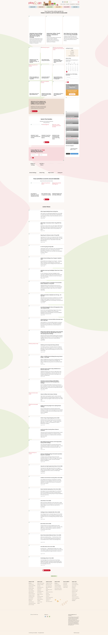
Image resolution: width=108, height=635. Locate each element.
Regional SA (31, 599)
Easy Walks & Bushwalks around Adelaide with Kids (35, 195)
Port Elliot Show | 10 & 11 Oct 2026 (48, 546)
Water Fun (47, 600)
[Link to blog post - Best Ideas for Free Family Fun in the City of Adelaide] (71, 24)
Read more (35, 111)
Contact (67, 4)
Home (61, 4)
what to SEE (58, 6)
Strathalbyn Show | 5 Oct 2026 (47, 558)
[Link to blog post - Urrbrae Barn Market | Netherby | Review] (46, 70)
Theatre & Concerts (75, 596)
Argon (78, 632)
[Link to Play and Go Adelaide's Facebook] (63, 2)
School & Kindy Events (75, 598)
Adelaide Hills (31, 586)
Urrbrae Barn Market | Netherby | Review (46, 77)
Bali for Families (31, 604)
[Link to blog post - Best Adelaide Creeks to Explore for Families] (46, 187)
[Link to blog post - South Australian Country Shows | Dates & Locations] (34, 433)
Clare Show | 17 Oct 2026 (46, 500)
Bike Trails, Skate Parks (49, 588)
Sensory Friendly (40, 596)
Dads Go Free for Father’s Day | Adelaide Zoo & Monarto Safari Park (51, 369)
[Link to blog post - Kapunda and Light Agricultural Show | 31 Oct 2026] (34, 469)
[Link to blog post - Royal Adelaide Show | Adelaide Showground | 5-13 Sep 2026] (58, 70)
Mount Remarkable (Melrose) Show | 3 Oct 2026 (51, 535)
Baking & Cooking (40, 584)
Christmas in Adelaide (74, 600)
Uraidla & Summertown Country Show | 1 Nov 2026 (51, 477)
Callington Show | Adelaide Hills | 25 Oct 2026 (50, 512)
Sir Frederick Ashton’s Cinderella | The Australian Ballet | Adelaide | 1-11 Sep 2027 (51, 283)
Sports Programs (40, 599)
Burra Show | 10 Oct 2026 (46, 523)
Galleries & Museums (58, 589)
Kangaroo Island (31, 595)
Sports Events (74, 595)
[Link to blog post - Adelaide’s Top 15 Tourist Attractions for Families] (36, 129)
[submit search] (78, 2)
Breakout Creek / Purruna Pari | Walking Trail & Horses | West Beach (58, 61)
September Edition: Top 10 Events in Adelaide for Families (53, 35)
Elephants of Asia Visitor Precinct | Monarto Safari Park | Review (46, 94)
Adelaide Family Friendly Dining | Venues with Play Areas (56, 137)
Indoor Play (41, 172)
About (64, 4)
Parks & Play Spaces (49, 597)
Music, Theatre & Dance (40, 595)
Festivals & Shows (75, 590)
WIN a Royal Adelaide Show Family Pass (49, 211)
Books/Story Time (40, 587)
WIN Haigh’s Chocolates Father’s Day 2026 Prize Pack (51, 223)
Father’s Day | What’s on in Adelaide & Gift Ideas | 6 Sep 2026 (34, 78)
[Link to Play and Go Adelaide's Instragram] (65, 2)
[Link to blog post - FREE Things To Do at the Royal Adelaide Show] (34, 86)
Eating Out (60, 172)
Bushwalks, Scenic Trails (49, 590)
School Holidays (32, 172)
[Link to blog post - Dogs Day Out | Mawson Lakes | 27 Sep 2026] (34, 238)
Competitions (72, 4)
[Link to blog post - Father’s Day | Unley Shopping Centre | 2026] (34, 421)
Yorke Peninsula (31, 601)
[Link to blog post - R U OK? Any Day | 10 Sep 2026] (34, 250)
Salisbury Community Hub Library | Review (50, 344)
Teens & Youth (39, 601)
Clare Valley (31, 589)
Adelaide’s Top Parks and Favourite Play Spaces (45, 136)
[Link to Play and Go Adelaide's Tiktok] (67, 2)
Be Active (38, 585)
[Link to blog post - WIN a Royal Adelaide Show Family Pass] (34, 215)
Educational (39, 588)
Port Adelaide (31, 597)
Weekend (72, 53)
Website (75, 632)
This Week (72, 52)
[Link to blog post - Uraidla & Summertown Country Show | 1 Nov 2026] (34, 481)
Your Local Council (49, 601)
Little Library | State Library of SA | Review (46, 60)
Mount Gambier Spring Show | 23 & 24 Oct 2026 (51, 489)
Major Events (51, 172)
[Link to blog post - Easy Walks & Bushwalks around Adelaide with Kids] (36, 187)
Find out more (72, 94)
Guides (38, 603)
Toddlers (38, 600)
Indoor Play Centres (49, 591)
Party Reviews (65, 585)
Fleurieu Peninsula (32, 593)
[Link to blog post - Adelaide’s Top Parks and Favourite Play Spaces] (46, 129)
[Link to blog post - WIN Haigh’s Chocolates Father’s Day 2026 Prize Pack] (34, 226)
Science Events (74, 594)
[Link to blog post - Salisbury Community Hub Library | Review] (34, 348)
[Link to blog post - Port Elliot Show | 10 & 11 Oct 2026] (34, 550)
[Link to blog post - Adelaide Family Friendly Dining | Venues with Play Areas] (57, 129)
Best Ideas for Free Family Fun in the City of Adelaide (70, 34)
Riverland (30, 600)
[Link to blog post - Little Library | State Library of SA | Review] (46, 52)
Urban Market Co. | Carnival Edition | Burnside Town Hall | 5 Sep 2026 (52, 320)
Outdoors (47, 596)
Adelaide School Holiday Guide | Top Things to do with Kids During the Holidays (36, 35)
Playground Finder (49, 583)
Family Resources (40, 591)
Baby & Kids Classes (40, 583)
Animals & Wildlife (58, 586)
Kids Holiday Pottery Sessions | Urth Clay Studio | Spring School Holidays (51, 442)
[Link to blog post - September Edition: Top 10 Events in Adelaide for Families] (54, 24)
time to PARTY (66, 6)
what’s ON (75, 6)
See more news (46, 570)
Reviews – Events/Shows (57, 584)
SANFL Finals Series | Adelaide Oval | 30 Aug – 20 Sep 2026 (51, 295)
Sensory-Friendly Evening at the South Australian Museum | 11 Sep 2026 (51, 454)
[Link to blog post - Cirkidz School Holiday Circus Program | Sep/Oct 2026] (34, 261)
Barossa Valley (31, 588)
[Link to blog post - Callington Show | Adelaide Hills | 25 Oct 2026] (34, 515)
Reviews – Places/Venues (31, 584)
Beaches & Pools (49, 584)
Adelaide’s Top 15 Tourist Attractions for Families (35, 136)
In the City (73, 588)
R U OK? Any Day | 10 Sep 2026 (47, 246)
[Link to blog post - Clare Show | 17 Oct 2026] (34, 504)
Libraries (47, 593)
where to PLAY (49, 6)
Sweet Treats (65, 587)
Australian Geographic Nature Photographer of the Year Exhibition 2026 (52, 308)
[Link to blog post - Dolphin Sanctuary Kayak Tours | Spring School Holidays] (34, 409)
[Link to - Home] (33, 167)
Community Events (75, 584)
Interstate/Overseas (32, 603)
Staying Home (48, 598)
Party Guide (65, 583)
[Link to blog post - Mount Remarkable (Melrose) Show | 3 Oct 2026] (34, 538)
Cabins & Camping (32, 585)
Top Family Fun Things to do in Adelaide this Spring (58, 94)
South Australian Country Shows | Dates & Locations (50, 430)
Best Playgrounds (49, 585)
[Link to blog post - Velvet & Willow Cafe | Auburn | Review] (34, 397)
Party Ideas (65, 584)
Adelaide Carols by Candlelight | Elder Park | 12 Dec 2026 (52, 271)
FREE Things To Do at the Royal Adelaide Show (34, 94)
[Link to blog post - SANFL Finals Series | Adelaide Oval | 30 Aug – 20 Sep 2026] (34, 298)
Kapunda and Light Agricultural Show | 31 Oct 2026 (51, 466)
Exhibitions (73, 587)
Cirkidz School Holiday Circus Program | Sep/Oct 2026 (51, 259)
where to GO (32, 6)
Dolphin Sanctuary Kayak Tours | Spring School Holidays (51, 406)
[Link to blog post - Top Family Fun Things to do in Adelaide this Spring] (58, 86)
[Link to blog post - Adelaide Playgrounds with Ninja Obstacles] (57, 187)
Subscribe (77, 4)
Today (72, 50)
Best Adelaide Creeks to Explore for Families (46, 194)
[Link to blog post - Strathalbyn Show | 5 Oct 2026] (34, 561)
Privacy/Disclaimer (41, 632)
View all (47, 142)
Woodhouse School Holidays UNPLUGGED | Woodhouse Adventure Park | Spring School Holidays (50, 381)
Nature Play (48, 594)
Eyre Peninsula (31, 592)
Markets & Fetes (74, 591)
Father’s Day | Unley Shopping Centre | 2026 (50, 417)
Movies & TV (74, 592)
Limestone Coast (31, 596)
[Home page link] (43, 2)
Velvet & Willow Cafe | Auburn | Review (49, 394)
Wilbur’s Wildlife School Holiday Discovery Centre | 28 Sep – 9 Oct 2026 (51, 357)
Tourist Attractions (58, 585)
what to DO (41, 6)
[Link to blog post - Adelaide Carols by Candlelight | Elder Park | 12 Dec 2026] (34, 274)
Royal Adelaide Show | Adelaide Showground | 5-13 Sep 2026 (58, 78)
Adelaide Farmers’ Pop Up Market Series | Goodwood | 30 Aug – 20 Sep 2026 (34, 61)
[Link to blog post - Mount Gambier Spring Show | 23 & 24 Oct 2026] (34, 492)
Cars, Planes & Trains (58, 588)
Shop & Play (39, 597)
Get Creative (39, 592)
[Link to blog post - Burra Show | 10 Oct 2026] (34, 527)
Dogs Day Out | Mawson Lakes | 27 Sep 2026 (50, 235)
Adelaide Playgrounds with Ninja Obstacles (57, 194)
